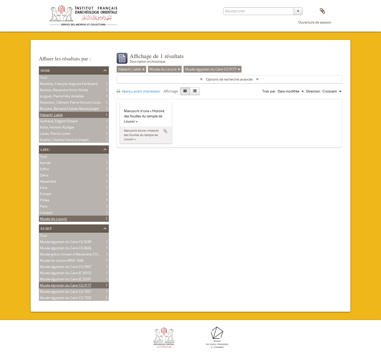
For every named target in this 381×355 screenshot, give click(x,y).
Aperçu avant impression (140, 91)
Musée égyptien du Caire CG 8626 (65, 248)
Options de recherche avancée (229, 79)
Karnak (45, 162)
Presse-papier (322, 11)
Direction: (313, 91)
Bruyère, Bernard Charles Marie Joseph (69, 108)
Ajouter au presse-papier (165, 131)
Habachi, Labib (51, 114)
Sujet (46, 227)
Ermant (45, 193)
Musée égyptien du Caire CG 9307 (65, 266)
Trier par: (269, 91)
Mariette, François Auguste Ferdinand (69, 83)
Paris (43, 206)
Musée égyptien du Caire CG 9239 (65, 241)
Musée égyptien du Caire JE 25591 (65, 279)
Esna (43, 187)
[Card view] (185, 91)
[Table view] (195, 91)
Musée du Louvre (53, 218)
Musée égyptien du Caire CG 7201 (65, 291)
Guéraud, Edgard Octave (58, 121)
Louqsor (46, 212)
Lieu (45, 148)
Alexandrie (48, 181)
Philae (44, 200)
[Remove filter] (144, 69)
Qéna (44, 175)
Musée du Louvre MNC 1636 (61, 260)
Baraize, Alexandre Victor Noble (64, 90)
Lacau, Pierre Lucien (55, 133)
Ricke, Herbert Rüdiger (57, 127)
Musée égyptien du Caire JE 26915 (65, 273)
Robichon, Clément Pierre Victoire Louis (70, 102)
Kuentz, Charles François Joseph (64, 139)
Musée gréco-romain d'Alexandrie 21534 (71, 254)
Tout (43, 77)
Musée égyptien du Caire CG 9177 (65, 285)
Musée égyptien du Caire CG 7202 (65, 297)
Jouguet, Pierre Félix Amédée (62, 96)
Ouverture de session (314, 22)
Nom (45, 69)
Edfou (44, 169)
